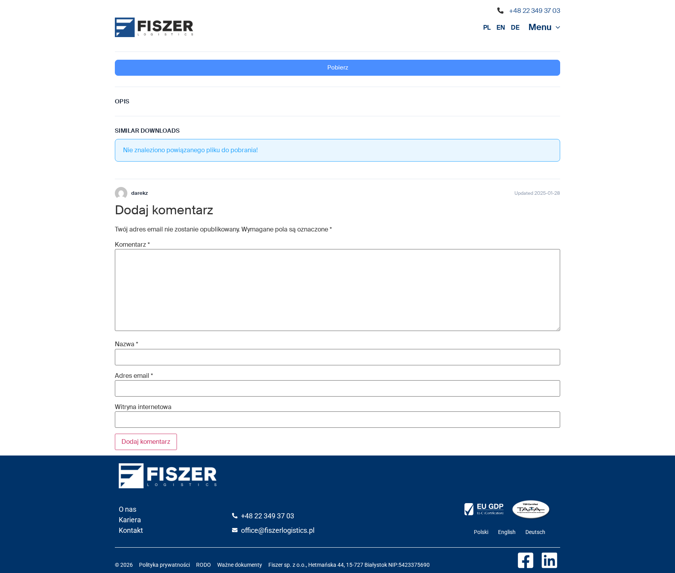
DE (515, 27)
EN (500, 27)
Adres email (134, 376)
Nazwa (126, 344)
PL (487, 27)
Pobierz (337, 67)
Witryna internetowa (143, 407)
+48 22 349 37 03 (534, 11)
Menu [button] (540, 27)
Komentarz (132, 245)
